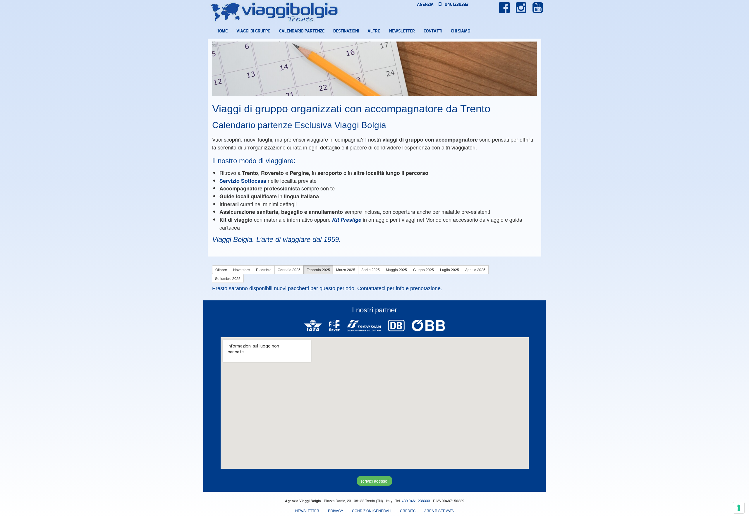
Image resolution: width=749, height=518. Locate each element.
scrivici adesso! (374, 481)
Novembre (241, 269)
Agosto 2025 (475, 269)
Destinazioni (346, 31)
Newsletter (402, 31)
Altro (373, 31)
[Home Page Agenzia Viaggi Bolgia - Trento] (275, 12)
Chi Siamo (460, 31)
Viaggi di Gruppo (253, 31)
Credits (407, 510)
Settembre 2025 (227, 278)
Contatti (433, 31)
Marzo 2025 (345, 269)
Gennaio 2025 (289, 269)
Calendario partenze (301, 31)
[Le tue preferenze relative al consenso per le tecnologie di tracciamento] (738, 507)
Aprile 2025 (370, 269)
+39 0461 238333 (416, 500)
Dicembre (264, 269)
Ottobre (221, 269)
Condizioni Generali (371, 510)
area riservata (439, 510)
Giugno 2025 (423, 269)
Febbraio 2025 (318, 269)
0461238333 (456, 5)
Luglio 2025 (449, 269)
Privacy (335, 510)
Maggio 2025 (396, 269)
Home (222, 31)
